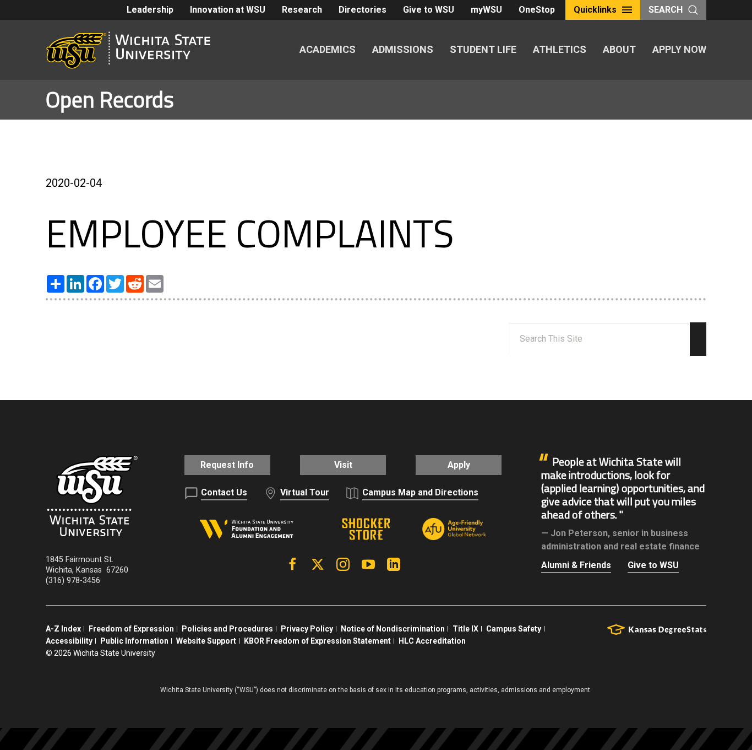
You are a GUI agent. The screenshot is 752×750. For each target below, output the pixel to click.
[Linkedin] (393, 564)
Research (302, 9)
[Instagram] (343, 564)
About (619, 49)
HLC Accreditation (432, 640)
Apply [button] (459, 465)
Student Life (483, 49)
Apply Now (679, 49)
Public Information (134, 640)
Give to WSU (428, 9)
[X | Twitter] (317, 564)
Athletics (559, 49)
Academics (327, 49)
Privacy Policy (307, 628)
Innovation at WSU (227, 9)
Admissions (402, 49)
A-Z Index (63, 628)
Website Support (206, 640)
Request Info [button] (227, 465)
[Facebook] (292, 564)
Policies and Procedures (227, 628)
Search (666, 9)
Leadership (150, 9)
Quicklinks (595, 9)
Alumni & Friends (576, 565)
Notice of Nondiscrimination (393, 628)
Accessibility (69, 640)
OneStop (537, 9)
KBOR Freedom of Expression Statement (317, 640)
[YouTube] (368, 564)
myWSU (486, 9)
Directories (362, 9)
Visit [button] (343, 465)
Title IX (465, 628)
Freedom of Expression (131, 628)
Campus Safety (513, 628)
